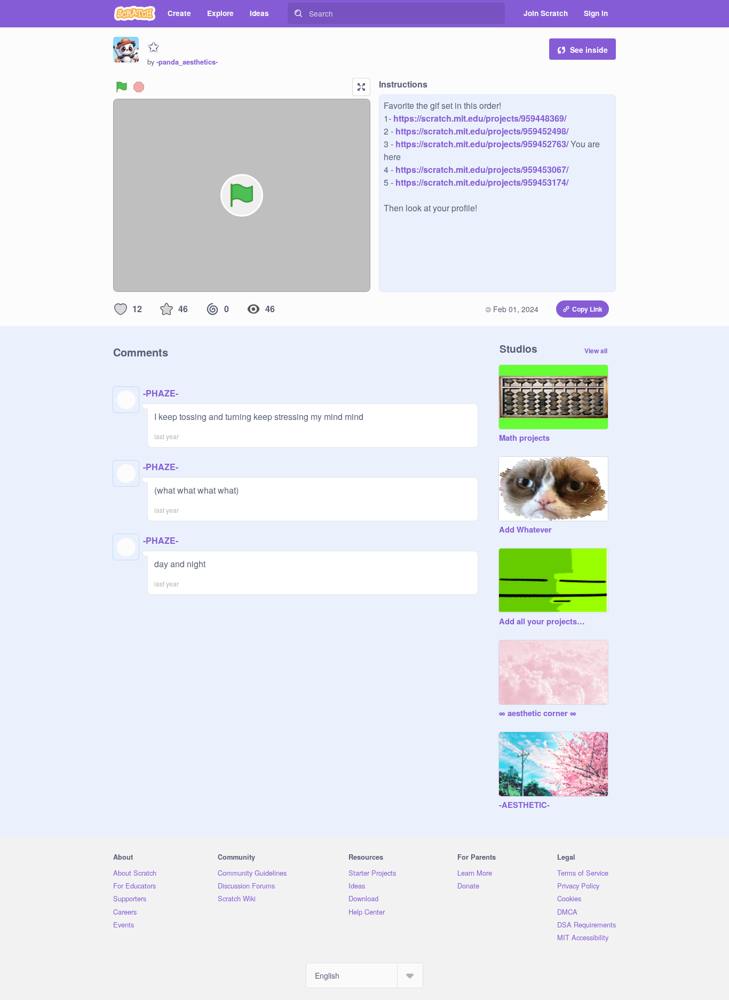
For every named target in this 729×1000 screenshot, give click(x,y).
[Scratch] (134, 13)
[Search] (298, 13)
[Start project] (121, 87)
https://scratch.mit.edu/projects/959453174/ (480, 182)
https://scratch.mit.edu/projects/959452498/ (480, 131)
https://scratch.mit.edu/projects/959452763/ (480, 144)
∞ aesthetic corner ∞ (537, 713)
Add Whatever (525, 530)
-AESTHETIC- (524, 805)
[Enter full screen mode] (361, 87)
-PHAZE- (160, 393)
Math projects (524, 438)
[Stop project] (138, 87)
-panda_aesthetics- (187, 62)
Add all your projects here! (543, 621)
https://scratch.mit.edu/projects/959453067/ (480, 169)
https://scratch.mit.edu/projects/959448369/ (478, 118)
